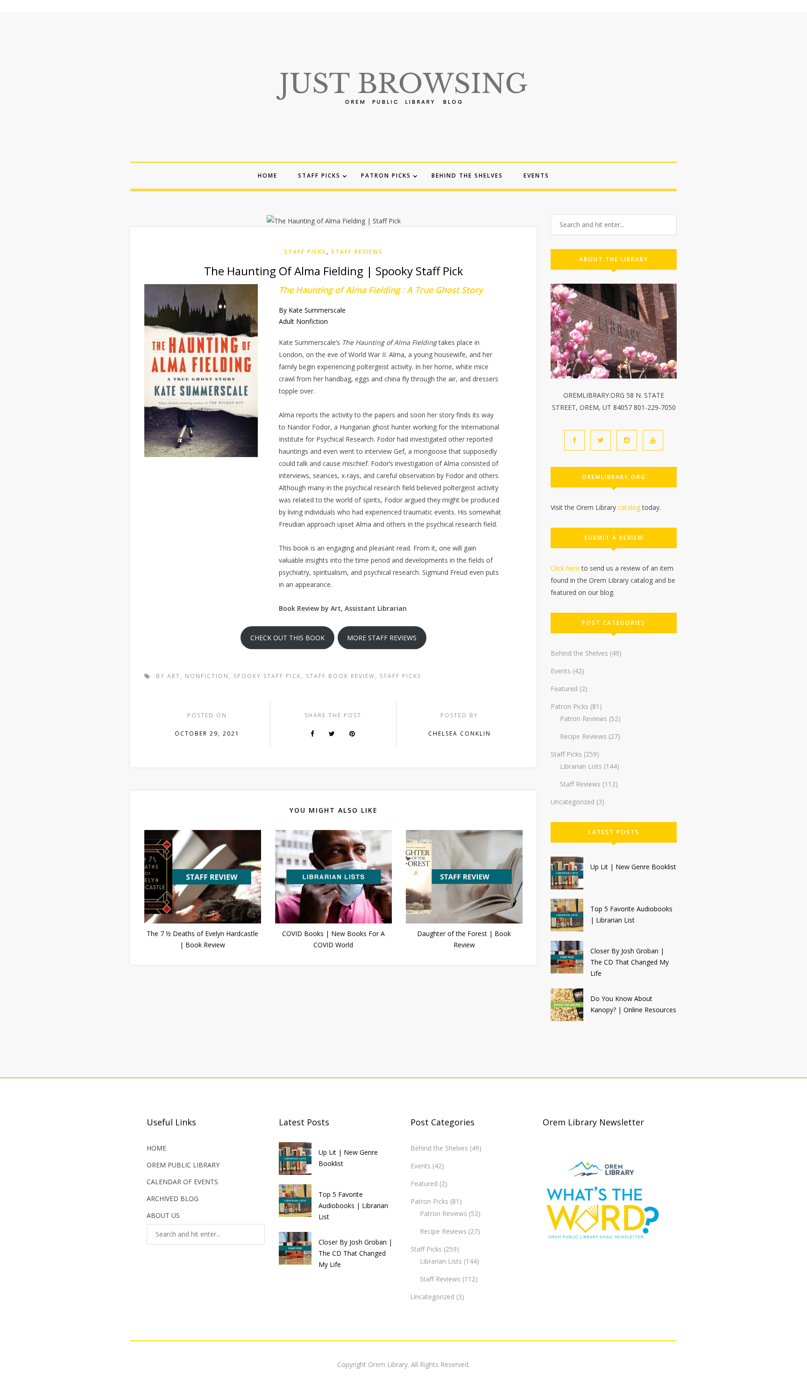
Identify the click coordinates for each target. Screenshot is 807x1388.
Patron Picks (386, 175)
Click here (565, 568)
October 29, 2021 (207, 733)
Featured (564, 688)
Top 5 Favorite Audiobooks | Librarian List (353, 1205)
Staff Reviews (357, 252)
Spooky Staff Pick (267, 676)
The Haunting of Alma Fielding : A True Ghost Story (381, 289)
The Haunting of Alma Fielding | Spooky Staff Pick (333, 271)
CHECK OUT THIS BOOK (287, 637)
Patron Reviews (583, 718)
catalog (629, 507)
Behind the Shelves (467, 175)
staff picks (400, 676)
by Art (168, 676)
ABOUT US (163, 1215)
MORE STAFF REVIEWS (382, 637)
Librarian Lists (581, 766)
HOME (156, 1148)
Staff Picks (319, 175)
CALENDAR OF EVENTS (182, 1181)
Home (267, 175)
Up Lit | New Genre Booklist (633, 866)
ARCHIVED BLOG (172, 1198)
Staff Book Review (340, 676)
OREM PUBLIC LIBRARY (183, 1164)
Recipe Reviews (583, 736)
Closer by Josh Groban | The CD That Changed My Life (629, 962)
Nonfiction (207, 676)
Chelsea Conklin (459, 733)
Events (536, 175)
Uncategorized (573, 801)
